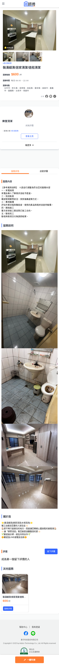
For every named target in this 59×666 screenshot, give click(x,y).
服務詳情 (15, 171)
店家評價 (44, 171)
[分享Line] (50, 96)
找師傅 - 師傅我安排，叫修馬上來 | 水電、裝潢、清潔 (29, 3)
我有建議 (36, 627)
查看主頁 (29, 136)
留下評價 (51, 551)
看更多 (28, 145)
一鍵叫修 (31, 660)
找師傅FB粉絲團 (26, 633)
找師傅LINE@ (33, 633)
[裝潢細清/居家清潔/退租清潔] (15, 584)
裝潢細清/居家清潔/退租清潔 (15, 597)
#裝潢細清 (7, 63)
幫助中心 (23, 627)
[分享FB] (46, 96)
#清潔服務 (14, 131)
